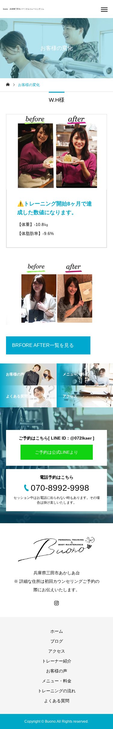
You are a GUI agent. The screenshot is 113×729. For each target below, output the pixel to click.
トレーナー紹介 (56, 661)
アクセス (56, 651)
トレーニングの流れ (57, 690)
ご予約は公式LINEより (56, 452)
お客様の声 (56, 671)
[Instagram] (57, 603)
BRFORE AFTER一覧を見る (43, 345)
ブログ (56, 641)
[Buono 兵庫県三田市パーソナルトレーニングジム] (56, 548)
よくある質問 (56, 700)
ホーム (56, 631)
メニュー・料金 (56, 680)
